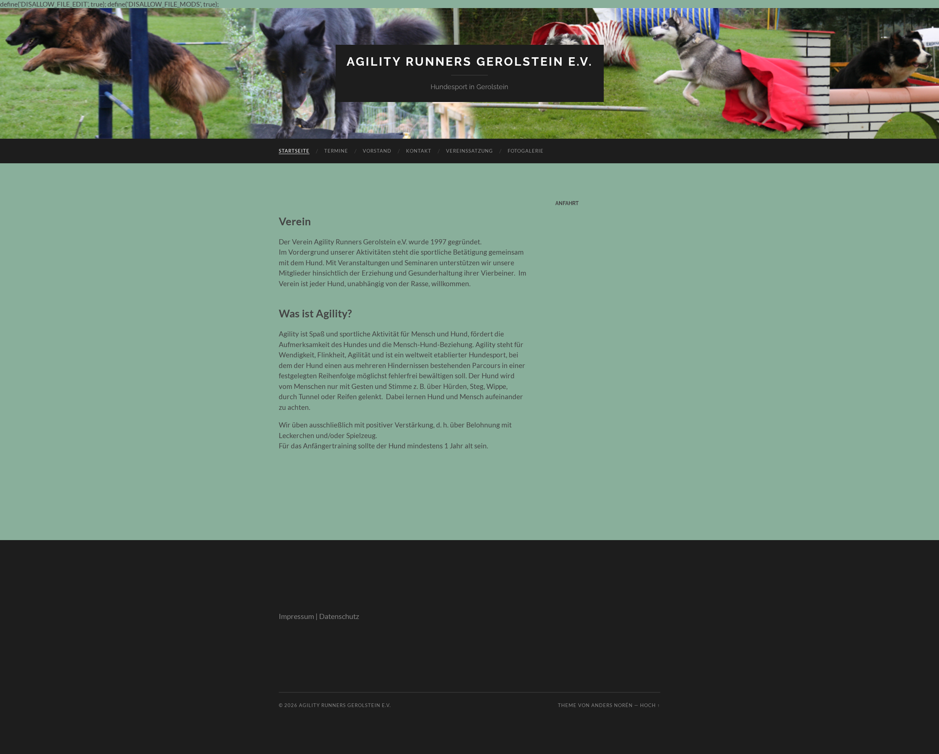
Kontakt (418, 151)
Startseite (294, 151)
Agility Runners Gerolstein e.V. (470, 61)
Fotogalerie (526, 151)
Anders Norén (612, 705)
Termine (336, 151)
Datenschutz (339, 616)
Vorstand (377, 151)
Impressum (296, 616)
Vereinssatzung (469, 151)
